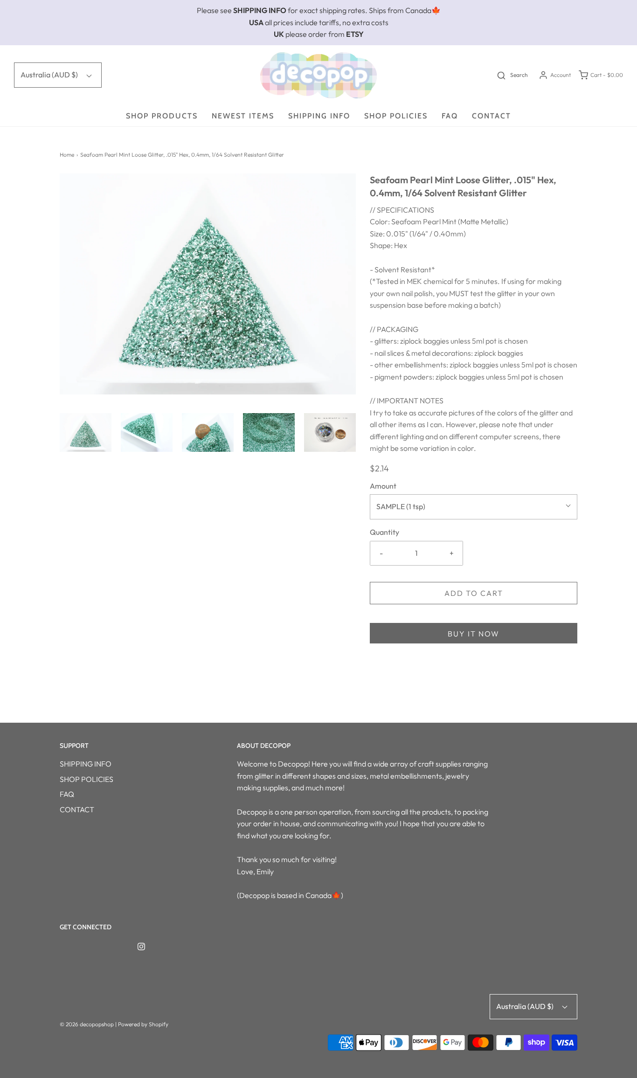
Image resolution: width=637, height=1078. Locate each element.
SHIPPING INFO (319, 115)
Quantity (384, 532)
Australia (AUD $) (50, 74)
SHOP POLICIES (396, 115)
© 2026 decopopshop (87, 1024)
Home (67, 154)
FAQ (450, 115)
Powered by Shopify (143, 1024)
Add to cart (473, 593)
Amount (383, 486)
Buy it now (473, 633)
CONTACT (491, 115)
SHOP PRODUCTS (162, 115)
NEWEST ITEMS (243, 115)
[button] (85, 432)
